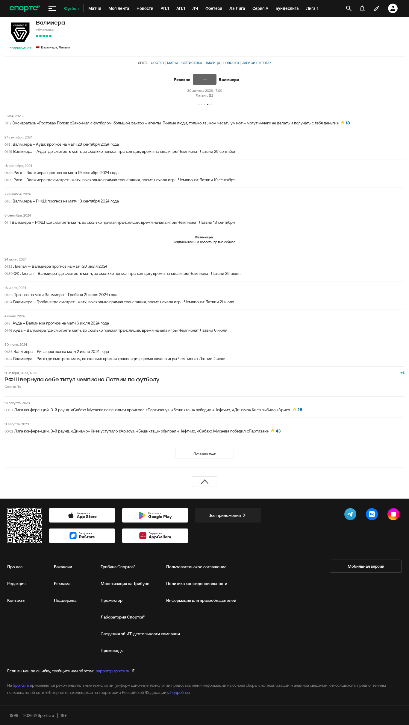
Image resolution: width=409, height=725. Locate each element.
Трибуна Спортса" (118, 566)
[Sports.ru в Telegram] (351, 515)
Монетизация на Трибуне (125, 583)
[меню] (52, 8)
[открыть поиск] (349, 8)
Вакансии (63, 566)
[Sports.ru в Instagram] (394, 515)
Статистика (191, 63)
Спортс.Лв (12, 386)
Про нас (14, 566)
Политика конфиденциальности (196, 583)
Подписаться (20, 48)
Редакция (16, 583)
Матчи (172, 63)
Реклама (62, 583)
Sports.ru (21, 685)
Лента (143, 63)
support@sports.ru (112, 671)
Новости (231, 63)
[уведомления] (362, 8)
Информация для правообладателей (201, 600)
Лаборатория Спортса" (123, 617)
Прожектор (111, 600)
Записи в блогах (256, 63)
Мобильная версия (366, 566)
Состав (157, 63)
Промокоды (112, 650)
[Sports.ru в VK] (373, 515)
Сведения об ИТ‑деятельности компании (140, 633)
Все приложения (224, 515)
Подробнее (180, 692)
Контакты (16, 600)
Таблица (212, 63)
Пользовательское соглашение (196, 566)
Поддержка (65, 600)
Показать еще (204, 453)
